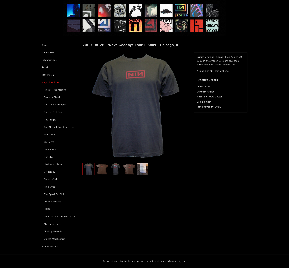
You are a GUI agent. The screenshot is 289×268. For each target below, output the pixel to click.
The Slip (48, 157)
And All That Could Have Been (60, 127)
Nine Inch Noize (52, 224)
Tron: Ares (49, 186)
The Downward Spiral (55, 104)
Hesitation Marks (53, 164)
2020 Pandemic (52, 201)
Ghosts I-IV (50, 149)
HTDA (47, 209)
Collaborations (49, 60)
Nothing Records (53, 231)
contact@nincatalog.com (173, 261)
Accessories (48, 52)
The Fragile (50, 119)
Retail (45, 67)
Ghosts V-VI (50, 179)
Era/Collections (50, 82)
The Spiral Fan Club (54, 194)
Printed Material (50, 246)
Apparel (46, 45)
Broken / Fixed (52, 97)
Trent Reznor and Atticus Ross (60, 216)
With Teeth (50, 134)
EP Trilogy (49, 171)
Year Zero (49, 141)
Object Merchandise (54, 238)
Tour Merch (48, 74)
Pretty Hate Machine (55, 89)
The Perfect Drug (53, 112)
